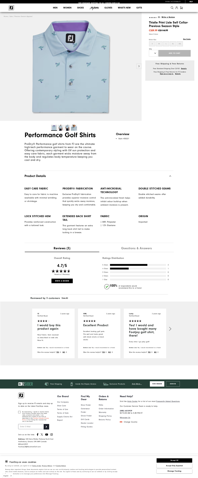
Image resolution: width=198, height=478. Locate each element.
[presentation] (62, 248)
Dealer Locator (87, 423)
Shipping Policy (105, 416)
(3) (159, 17)
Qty (150, 49)
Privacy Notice (47, 466)
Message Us (125, 418)
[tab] (181, 7)
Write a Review (168, 17)
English (6, 476)
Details (184, 69)
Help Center (132, 401)
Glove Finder (86, 416)
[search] (172, 7)
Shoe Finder (86, 405)
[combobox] (7, 476)
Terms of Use (36, 466)
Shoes (80, 7)
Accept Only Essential (174, 466)
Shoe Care (61, 406)
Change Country (130, 422)
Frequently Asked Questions (168, 401)
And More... (137, 384)
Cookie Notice (61, 466)
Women (67, 7)
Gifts (139, 7)
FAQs (101, 405)
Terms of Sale (63, 413)
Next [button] (139, 66)
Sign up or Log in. (167, 74)
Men (55, 7)
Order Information (106, 409)
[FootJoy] (11, 7)
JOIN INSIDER (157, 384)
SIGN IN (173, 384)
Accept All (174, 460)
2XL (180, 44)
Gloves (108, 7)
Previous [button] (2, 66)
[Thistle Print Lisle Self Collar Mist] (71, 66)
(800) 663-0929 (126, 411)
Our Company (63, 402)
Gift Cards (85, 419)
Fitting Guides (87, 427)
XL (173, 44)
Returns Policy (105, 420)
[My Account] (176, 7)
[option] (71, 66)
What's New (124, 7)
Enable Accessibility (173, 2)
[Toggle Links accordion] (67, 396)
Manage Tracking (174, 471)
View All (65, 298)
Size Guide (187, 39)
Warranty (102, 412)
